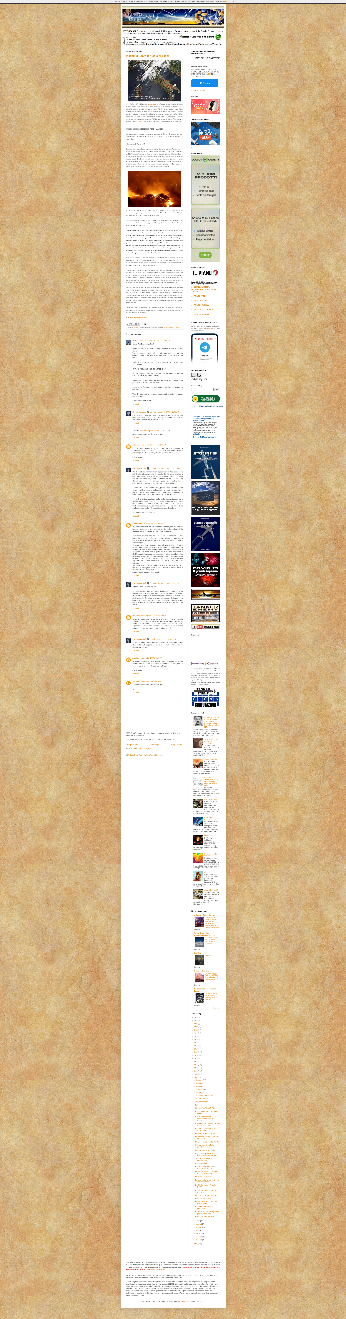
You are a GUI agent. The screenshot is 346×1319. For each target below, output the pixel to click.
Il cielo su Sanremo (201, 971)
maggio (199, 1227)
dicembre (199, 1080)
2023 (196, 1027)
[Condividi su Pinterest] (138, 324)
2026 (196, 1017)
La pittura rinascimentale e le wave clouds (206, 1129)
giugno (198, 1224)
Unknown (136, 616)
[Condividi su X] (133, 324)
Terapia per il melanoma (204, 1095)
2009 (196, 1071)
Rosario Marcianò (139, 412)
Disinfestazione (201, 1163)
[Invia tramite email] (128, 324)
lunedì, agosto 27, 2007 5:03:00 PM (153, 616)
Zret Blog (197, 953)
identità (162, 1269)
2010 (196, 1068)
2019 (196, 1039)
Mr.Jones (135, 341)
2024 (196, 1024)
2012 (196, 1062)
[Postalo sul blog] (130, 324)
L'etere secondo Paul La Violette (207, 1142)
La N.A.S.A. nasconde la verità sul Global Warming (206, 1173)
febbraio (199, 1237)
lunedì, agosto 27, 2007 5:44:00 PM (149, 681)
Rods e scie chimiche (203, 1198)
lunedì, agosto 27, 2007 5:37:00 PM (163, 639)
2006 (196, 1244)
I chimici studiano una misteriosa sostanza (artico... (207, 1181)
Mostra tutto (216, 1008)
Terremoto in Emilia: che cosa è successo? (211, 741)
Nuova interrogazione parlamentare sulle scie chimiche (204, 1118)
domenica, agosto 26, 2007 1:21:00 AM (164, 412)
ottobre (198, 1086)
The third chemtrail (202, 1102)
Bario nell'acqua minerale (204, 1217)
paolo (134, 524)
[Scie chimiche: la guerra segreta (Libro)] (205, 514)
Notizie (136, 327)
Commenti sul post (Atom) (142, 749)
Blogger (202, 1302)
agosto (198, 1093)
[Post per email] (144, 324)
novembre (200, 1083)
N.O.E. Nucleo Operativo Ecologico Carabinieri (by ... (206, 1154)
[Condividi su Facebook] (136, 324)
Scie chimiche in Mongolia (205, 1150)
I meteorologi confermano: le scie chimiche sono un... (207, 1124)
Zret (134, 445)
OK (233, 1)
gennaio (199, 1240)
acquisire (153, 1269)
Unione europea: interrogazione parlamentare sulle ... (207, 1213)
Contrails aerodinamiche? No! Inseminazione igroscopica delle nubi (211, 781)
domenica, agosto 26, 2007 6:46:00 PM (151, 524)
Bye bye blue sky (210, 800)
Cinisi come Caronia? (208, 818)
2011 (196, 1065)
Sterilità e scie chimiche (204, 1177)
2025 (196, 1020)
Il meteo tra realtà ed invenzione (211, 855)
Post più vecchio (177, 745)
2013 (196, 1058)
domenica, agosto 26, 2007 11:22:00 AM (165, 468)
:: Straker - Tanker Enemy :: (204, 915)
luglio (198, 1221)
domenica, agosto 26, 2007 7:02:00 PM (164, 583)
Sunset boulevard (210, 759)
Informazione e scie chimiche (206, 1195)
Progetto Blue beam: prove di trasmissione (206, 1202)
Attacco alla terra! (201, 1099)
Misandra (208, 955)
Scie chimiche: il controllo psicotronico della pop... (205, 1146)
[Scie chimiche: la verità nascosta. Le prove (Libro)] (205, 550)
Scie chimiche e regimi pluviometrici (203, 1159)
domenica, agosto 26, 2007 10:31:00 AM (155, 431)
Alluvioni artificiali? (211, 890)
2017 (196, 1046)
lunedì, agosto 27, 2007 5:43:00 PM (149, 658)
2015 (196, 1052)
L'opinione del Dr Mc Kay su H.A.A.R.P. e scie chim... (205, 1167)
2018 (196, 1043)
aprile (198, 1230)
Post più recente (133, 745)
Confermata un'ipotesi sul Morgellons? (204, 1208)
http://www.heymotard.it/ (138, 317)
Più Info (226, 1)
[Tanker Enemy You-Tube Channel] (205, 629)
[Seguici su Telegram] (204, 365)
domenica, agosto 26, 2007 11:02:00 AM (151, 445)
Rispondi (135, 404)
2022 (196, 1030)
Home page (154, 745)
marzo (198, 1233)
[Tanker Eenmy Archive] (205, 599)
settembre (199, 1090)
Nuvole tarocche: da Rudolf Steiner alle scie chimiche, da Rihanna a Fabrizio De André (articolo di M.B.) (211, 722)
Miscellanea (208, 836)
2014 (196, 1055)
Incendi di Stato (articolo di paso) (147, 55)
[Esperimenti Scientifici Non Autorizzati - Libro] (205, 402)
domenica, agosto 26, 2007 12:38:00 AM (155, 341)
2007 (196, 1077)
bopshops (186, 1302)
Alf (205, 872)
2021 (196, 1033)
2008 (196, 1074)
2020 (196, 1036)
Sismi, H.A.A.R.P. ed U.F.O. (205, 1108)
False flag (198, 1105)
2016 (196, 1049)
